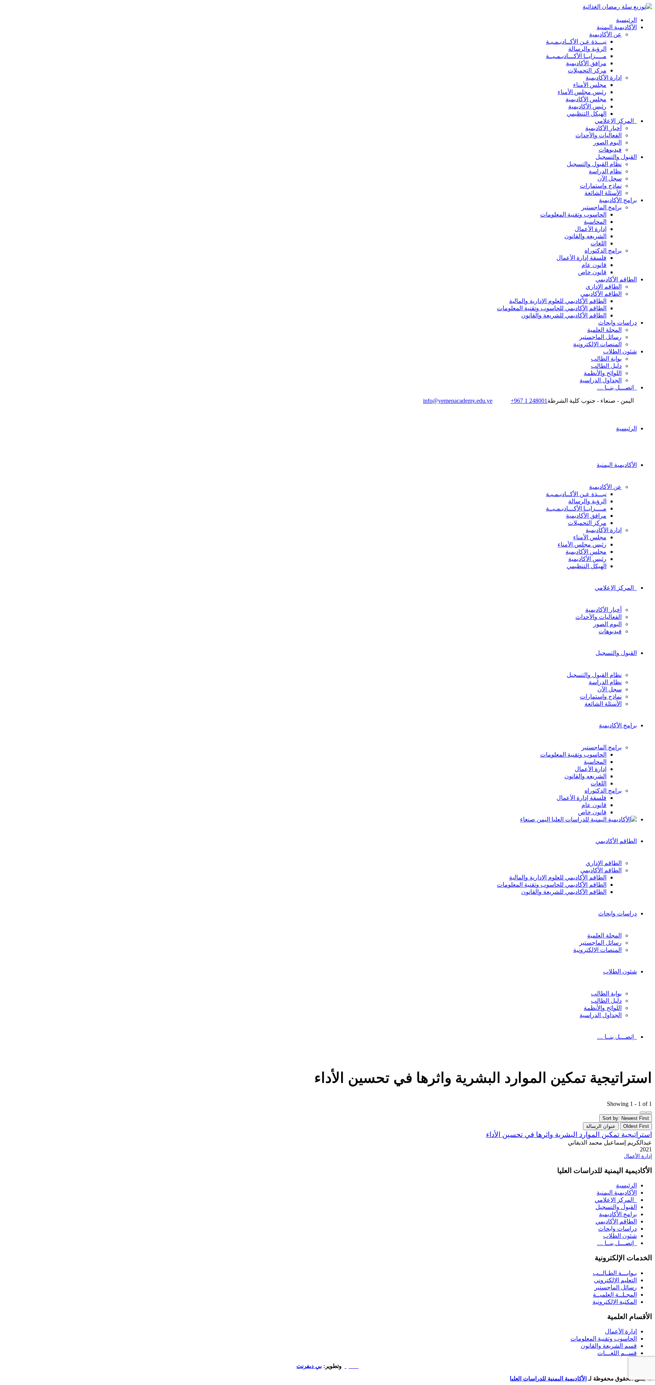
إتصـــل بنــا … (617, 387)
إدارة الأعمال (590, 229)
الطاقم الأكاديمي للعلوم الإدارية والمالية (557, 301)
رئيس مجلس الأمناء (582, 92)
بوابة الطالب (606, 358)
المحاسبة (595, 221)
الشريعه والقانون (585, 236)
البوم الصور (607, 142)
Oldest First (636, 1126)
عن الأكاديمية (605, 34)
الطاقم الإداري (604, 286)
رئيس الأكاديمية (587, 106)
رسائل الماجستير (600, 337)
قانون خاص (592, 272)
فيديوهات (610, 149)
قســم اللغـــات (617, 1353)
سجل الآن (609, 178)
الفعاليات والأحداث (598, 135)
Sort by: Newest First (625, 1118)
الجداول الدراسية (601, 380)
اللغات (598, 243)
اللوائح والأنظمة (603, 373)
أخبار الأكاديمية (603, 128)
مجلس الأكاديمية (586, 99)
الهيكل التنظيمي (586, 113)
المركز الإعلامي (616, 121)
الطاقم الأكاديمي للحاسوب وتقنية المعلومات (551, 308)
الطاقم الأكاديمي (616, 279)
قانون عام (593, 265)
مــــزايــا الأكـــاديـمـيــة (576, 56)
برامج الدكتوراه (603, 250)
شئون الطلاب (620, 351)
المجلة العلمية (604, 330)
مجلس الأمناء (589, 85)
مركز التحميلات (587, 70)
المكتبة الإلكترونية (614, 1302)
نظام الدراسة (605, 171)
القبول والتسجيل (616, 157)
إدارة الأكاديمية (604, 77)
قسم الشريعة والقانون (609, 1346)
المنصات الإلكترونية (597, 344)
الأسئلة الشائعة (603, 193)
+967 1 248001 (529, 400)
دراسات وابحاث (617, 322)
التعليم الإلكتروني (615, 1280)
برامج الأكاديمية (618, 200)
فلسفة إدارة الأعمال (581, 257)
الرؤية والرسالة (587, 49)
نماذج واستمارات (601, 185)
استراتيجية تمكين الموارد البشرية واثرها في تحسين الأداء (569, 1134)
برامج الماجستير (601, 207)
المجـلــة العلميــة (615, 1294)
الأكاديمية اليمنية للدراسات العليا (548, 1379)
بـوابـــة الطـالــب (615, 1273)
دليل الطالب (606, 366)
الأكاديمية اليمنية (617, 27)
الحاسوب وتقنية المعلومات (573, 214)
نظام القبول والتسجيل (594, 164)
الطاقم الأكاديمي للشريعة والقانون (563, 315)
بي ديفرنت (309, 1366)
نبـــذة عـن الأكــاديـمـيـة (576, 41)
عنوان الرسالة (601, 1126)
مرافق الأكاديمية (586, 63)
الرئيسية (626, 20)
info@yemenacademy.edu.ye (457, 400)
